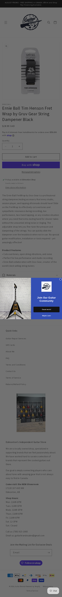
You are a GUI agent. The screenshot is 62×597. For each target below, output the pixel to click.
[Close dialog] (61, 279)
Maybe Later (46, 316)
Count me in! (46, 309)
